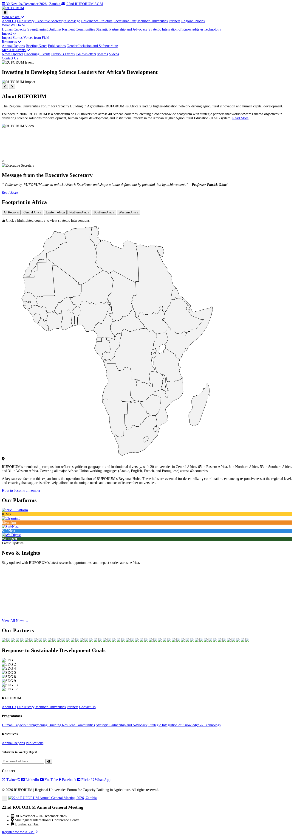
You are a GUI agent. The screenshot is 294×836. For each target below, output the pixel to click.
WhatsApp (102, 780)
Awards (102, 54)
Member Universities (152, 21)
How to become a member (21, 490)
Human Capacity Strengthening (25, 29)
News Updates (12, 54)
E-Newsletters (86, 54)
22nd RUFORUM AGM (84, 4)
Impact (7, 33)
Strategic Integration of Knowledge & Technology (184, 29)
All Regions (11, 212)
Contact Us (10, 58)
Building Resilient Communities (71, 29)
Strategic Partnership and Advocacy (121, 29)
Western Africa (128, 212)
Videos (114, 54)
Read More (240, 118)
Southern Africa (104, 212)
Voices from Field (36, 37)
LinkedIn (32, 780)
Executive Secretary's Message (57, 21)
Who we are (11, 17)
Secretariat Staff (124, 21)
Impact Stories (12, 37)
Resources (10, 42)
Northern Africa (79, 212)
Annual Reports (13, 46)
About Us (9, 21)
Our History (25, 21)
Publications (57, 46)
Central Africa (32, 212)
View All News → (15, 621)
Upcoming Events (37, 54)
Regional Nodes (193, 21)
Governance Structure (97, 21)
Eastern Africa (55, 212)
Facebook (68, 780)
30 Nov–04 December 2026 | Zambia (33, 4)
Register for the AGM (18, 832)
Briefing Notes (36, 46)
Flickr (85, 780)
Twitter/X (13, 780)
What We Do (12, 25)
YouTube (51, 780)
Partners (174, 21)
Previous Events (63, 54)
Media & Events (14, 50)
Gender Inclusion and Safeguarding (92, 46)
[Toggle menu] (5, 12)
